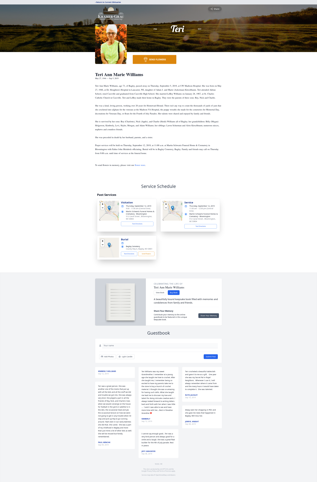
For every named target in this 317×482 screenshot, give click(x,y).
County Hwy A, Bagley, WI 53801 (139, 249)
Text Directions (137, 224)
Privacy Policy (151, 471)
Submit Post (211, 356)
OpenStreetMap (161, 475)
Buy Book (173, 292)
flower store (140, 165)
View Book (160, 292)
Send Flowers (146, 254)
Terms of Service (165, 471)
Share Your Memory (208, 315)
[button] (109, 208)
